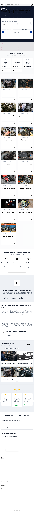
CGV (1, 499)
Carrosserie (11, 348)
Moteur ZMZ (3, 478)
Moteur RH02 (3, 480)
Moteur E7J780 (3, 479)
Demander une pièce (6, 15)
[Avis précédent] (1, 401)
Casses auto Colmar (4, 487)
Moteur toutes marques (20, 12)
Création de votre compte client (5, 502)
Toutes (2, 348)
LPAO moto (2, 490)
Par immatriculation (10, 29)
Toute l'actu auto (29, 344)
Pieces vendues (4, 1)
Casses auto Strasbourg (5, 486)
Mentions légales (3, 498)
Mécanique (16, 348)
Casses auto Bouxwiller (4, 485)
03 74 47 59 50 (27, 1)
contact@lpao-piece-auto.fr (6, 465)
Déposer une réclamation (9, 493)
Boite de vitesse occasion (16, 1)
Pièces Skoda (26, 12)
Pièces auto (1, 1)
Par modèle (25, 29)
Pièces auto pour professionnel (6, 488)
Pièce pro (10, 1)
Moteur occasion (13, 1)
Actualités (6, 348)
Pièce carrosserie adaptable (5, 489)
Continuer (16, 35)
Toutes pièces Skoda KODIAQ (6, 12)
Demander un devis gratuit (12, 449)
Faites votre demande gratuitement (17, 271)
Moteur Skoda (13, 12)
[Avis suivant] (33, 401)
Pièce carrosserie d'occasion (5, 481)
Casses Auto (7, 1)
